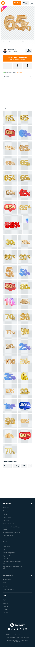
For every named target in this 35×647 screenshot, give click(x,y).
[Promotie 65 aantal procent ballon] (7, 348)
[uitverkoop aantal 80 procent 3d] (10, 456)
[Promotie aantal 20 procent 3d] (10, 560)
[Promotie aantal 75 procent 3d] (10, 366)
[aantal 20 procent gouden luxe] (10, 396)
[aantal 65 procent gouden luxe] (10, 237)
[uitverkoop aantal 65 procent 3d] (10, 178)
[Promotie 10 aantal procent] (10, 471)
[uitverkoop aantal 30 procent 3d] (20, 346)
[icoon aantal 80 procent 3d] (10, 441)
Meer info (7, 77)
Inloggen (25, 3)
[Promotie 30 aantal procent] (10, 515)
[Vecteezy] (3, 3)
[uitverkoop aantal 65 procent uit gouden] (10, 222)
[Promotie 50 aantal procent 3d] (10, 426)
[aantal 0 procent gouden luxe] (10, 635)
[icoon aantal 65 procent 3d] (10, 148)
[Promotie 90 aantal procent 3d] (10, 545)
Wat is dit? (19, 72)
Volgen (29, 51)
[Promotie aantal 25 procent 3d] (10, 575)
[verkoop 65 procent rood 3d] (12, 329)
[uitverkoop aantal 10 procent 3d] (10, 530)
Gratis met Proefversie (17, 58)
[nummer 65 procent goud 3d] (10, 312)
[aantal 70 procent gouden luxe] (10, 500)
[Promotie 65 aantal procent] (10, 193)
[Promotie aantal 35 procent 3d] (10, 620)
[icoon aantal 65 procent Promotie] (10, 297)
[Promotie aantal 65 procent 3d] (10, 118)
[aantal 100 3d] (10, 590)
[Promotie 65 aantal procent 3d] (10, 133)
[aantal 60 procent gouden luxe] (10, 381)
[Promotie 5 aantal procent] (10, 411)
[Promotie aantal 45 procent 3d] (10, 485)
